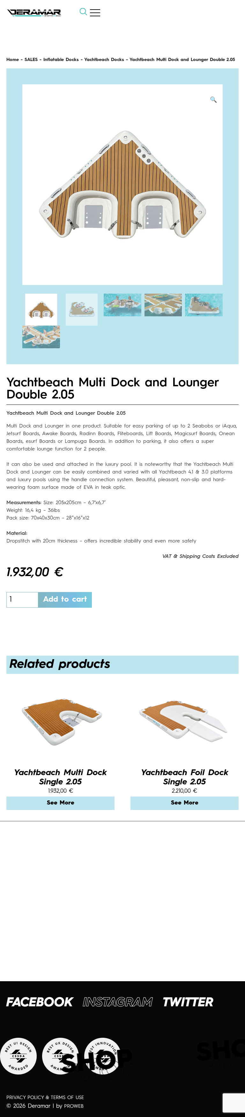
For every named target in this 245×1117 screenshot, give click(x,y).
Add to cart (65, 600)
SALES (31, 60)
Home (12, 60)
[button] (213, 100)
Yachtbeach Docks (104, 60)
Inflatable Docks (61, 60)
